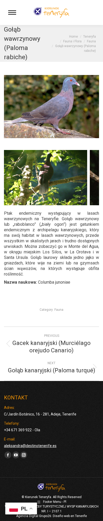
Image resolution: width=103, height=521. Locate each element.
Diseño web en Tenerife (70, 516)
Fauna (58, 310)
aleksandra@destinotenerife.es (30, 446)
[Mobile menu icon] (12, 12)
